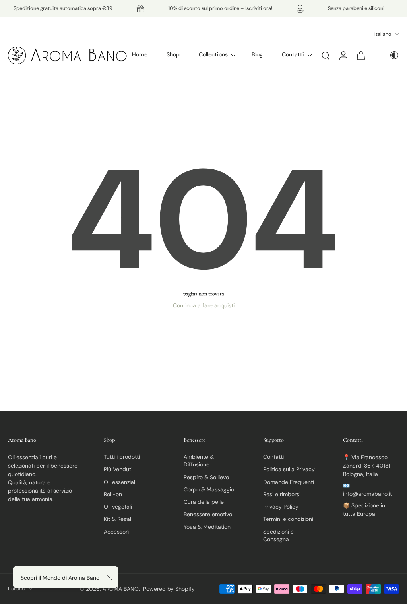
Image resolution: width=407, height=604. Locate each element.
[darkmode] (388, 55)
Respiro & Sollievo (206, 476)
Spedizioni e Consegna (278, 535)
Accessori (116, 531)
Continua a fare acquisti (204, 305)
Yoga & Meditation (207, 526)
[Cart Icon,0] (360, 55)
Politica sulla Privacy (289, 469)
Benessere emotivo (208, 514)
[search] (325, 55)
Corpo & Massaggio (209, 489)
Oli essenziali (120, 481)
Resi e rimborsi (281, 494)
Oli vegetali (118, 506)
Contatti (293, 54)
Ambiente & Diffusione (199, 460)
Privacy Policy (280, 506)
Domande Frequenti (288, 481)
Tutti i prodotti (122, 456)
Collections (213, 54)
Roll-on (113, 494)
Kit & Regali (118, 518)
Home (139, 54)
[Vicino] (109, 577)
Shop (173, 54)
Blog (257, 54)
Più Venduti (118, 469)
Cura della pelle (204, 501)
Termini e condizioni (288, 518)
